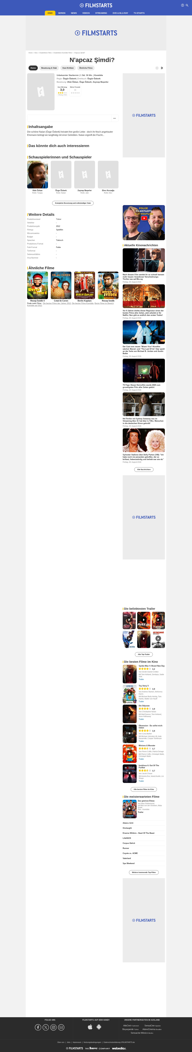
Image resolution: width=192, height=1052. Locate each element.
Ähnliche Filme (41, 268)
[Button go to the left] (157, 68)
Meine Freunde (75, 87)
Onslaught (127, 828)
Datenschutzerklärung (112, 1042)
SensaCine (149, 1025)
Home (31, 53)
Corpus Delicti (129, 843)
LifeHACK (127, 838)
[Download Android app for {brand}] (100, 1026)
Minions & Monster (147, 745)
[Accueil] (96, 5)
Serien (61, 13)
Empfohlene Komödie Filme (63, 53)
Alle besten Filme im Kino (144, 789)
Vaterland (127, 858)
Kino (50, 13)
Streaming (101, 13)
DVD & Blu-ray (120, 13)
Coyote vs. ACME (130, 853)
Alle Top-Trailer (144, 654)
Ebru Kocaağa (108, 190)
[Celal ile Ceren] (61, 285)
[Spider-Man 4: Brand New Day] (130, 674)
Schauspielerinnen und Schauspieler (60, 157)
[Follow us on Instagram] (53, 1027)
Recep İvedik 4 (37, 301)
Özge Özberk (85, 82)
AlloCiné (127, 1025)
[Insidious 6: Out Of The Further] (130, 773)
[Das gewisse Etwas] (130, 809)
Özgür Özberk (69, 78)
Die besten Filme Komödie (82, 303)
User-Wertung (62, 87)
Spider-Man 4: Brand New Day (152, 666)
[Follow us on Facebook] (38, 1027)
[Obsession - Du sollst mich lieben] (130, 734)
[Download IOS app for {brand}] (92, 1026)
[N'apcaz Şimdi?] (41, 91)
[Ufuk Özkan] (37, 174)
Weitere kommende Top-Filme (144, 872)
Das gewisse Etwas (146, 801)
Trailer (141, 679)
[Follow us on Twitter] (46, 1027)
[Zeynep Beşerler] (84, 174)
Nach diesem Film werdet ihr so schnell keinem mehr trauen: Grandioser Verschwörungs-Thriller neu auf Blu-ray (143, 277)
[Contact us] (61, 1027)
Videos (86, 13)
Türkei (58, 219)
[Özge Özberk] (61, 174)
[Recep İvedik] (108, 285)
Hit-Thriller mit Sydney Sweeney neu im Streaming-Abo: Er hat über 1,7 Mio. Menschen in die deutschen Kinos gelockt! (143, 421)
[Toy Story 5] (130, 694)
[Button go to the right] (161, 68)
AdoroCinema (149, 1029)
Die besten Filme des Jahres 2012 (57, 303)
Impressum (77, 1042)
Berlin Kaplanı (85, 301)
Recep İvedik (108, 301)
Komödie (98, 75)
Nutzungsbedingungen (92, 1042)
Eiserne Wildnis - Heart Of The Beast (138, 833)
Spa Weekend (129, 863)
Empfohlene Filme (45, 53)
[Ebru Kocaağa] (108, 174)
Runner (126, 848)
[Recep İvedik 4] (37, 285)
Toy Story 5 (144, 686)
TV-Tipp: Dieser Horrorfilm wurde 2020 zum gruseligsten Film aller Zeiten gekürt (141, 386)
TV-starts (139, 13)
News (74, 13)
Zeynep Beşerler (100, 82)
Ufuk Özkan (72, 82)
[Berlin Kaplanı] (84, 285)
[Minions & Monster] (130, 753)
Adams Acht (128, 823)
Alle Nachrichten (144, 470)
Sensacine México (139, 1033)
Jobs (68, 1042)
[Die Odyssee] (130, 714)
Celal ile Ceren (61, 301)
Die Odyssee (144, 706)
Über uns (60, 1042)
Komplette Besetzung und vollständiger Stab (73, 203)
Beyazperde (128, 1029)
